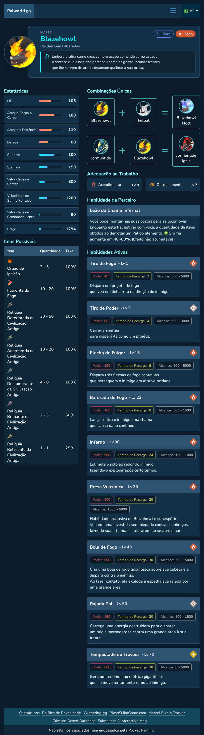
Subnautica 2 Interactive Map (122, 720)
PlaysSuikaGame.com (127, 712)
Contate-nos (29, 712)
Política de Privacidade (61, 712)
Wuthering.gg (95, 712)
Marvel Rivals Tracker (167, 712)
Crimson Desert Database (73, 720)
